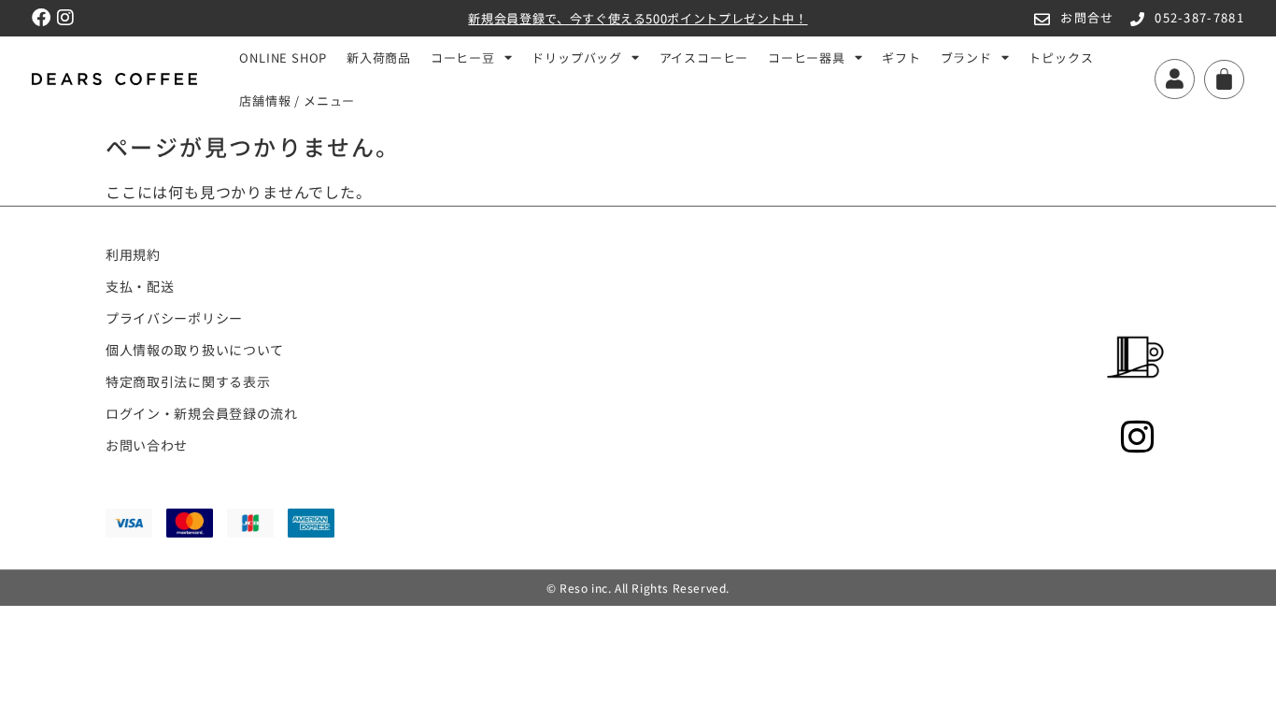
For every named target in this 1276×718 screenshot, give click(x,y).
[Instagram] (65, 17)
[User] (1175, 79)
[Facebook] (41, 17)
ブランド (966, 57)
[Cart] (1224, 79)
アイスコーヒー (704, 57)
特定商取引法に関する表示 (188, 381)
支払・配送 (140, 286)
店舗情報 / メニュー (297, 100)
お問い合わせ (147, 445)
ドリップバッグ (577, 57)
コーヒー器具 (806, 57)
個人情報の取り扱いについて (195, 349)
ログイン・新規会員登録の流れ (202, 413)
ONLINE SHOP (283, 57)
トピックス (1060, 57)
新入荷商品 (379, 57)
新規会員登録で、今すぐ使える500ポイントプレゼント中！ (637, 18)
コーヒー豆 (463, 57)
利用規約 (133, 254)
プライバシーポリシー (174, 318)
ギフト (901, 57)
